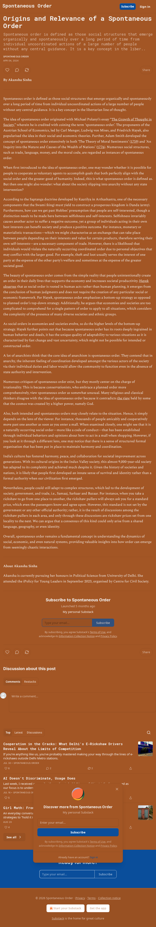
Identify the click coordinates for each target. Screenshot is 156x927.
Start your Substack (67, 908)
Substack (58, 918)
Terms (91, 898)
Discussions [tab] (34, 732)
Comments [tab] (13, 682)
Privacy (80, 898)
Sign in (145, 6)
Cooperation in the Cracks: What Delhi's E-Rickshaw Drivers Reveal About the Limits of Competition (63, 746)
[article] (78, 756)
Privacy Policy (109, 845)
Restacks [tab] (30, 682)
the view (123, 398)
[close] (117, 789)
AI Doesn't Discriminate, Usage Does (39, 778)
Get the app (98, 908)
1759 (134, 141)
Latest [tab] (18, 732)
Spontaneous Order (16, 56)
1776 (100, 147)
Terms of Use (97, 841)
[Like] (7, 70)
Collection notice (109, 898)
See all (11, 837)
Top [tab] (8, 732)
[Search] (149, 732)
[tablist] (20, 682)
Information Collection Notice (77, 845)
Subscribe (127, 6)
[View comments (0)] (17, 70)
